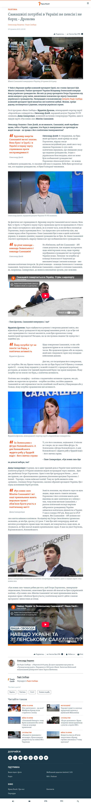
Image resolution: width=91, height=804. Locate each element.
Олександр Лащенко (16, 25)
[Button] (59, 34)
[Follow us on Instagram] (31, 758)
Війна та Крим (27, 706)
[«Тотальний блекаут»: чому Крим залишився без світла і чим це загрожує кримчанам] (14, 720)
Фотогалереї (65, 706)
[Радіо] (13, 801)
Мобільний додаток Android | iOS (59, 772)
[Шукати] (78, 801)
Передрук (12, 793)
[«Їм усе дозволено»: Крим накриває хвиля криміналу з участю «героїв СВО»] (53, 720)
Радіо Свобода (30, 25)
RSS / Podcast (51, 776)
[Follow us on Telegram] (25, 758)
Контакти (50, 789)
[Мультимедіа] (29, 801)
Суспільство (65, 718)
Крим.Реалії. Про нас (16, 789)
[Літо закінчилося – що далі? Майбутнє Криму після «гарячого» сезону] (14, 707)
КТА (45, 801)
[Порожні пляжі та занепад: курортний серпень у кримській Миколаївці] (53, 707)
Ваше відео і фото (15, 772)
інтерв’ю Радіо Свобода (72, 99)
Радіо (10, 776)
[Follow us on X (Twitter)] (15, 758)
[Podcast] (41, 758)
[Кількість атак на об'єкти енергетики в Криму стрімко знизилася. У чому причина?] (53, 734)
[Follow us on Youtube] (20, 758)
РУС (61, 801)
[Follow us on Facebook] (10, 758)
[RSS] (36, 758)
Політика (12, 10)
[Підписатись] (46, 758)
